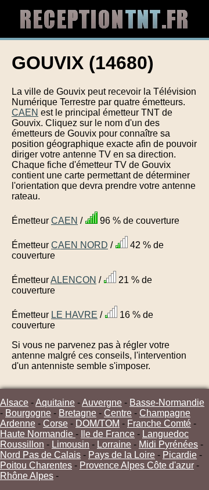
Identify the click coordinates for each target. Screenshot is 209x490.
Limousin (70, 444)
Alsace (14, 402)
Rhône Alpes (26, 476)
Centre (118, 413)
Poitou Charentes (36, 465)
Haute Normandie (37, 434)
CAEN (25, 112)
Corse (55, 423)
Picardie (180, 455)
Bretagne (77, 413)
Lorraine (114, 444)
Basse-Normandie (166, 402)
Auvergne (102, 402)
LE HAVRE (74, 315)
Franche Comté (159, 423)
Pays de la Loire (121, 455)
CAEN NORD (79, 245)
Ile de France (108, 434)
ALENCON (73, 280)
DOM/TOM (97, 423)
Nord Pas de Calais (40, 455)
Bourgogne (28, 413)
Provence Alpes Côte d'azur (137, 465)
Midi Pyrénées (168, 444)
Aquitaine (55, 402)
